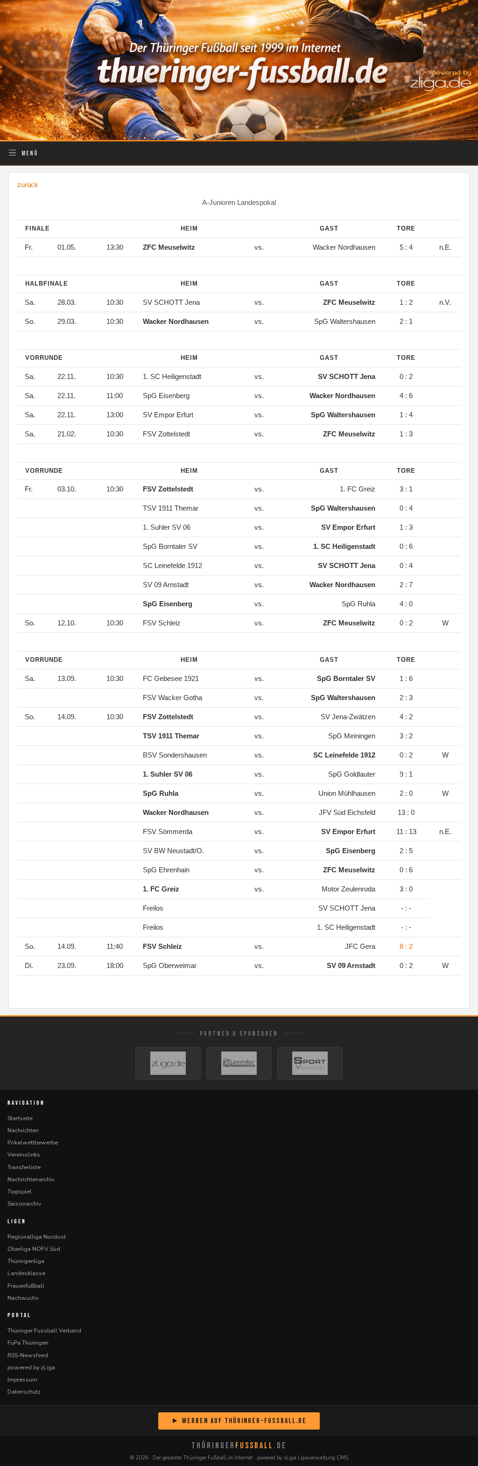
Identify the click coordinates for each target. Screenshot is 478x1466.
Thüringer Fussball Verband (44, 1330)
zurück (27, 185)
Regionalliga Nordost (36, 1237)
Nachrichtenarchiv (30, 1179)
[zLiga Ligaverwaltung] (168, 1063)
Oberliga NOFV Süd (33, 1249)
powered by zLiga (31, 1367)
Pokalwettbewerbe (32, 1142)
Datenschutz (24, 1392)
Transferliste (24, 1167)
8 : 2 (406, 946)
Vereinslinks (23, 1154)
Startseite (20, 1118)
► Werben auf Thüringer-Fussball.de (239, 1421)
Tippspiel (19, 1191)
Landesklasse (26, 1273)
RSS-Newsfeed (27, 1355)
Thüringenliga (25, 1261)
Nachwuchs (23, 1298)
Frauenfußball (25, 1286)
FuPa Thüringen (28, 1343)
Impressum (22, 1379)
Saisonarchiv (24, 1203)
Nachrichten (23, 1130)
